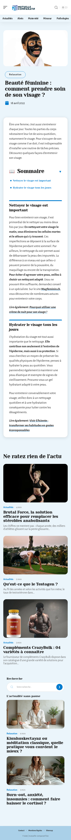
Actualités (8, 507)
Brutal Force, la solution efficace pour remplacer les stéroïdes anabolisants (30, 516)
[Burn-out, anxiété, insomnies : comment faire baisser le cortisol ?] (35, 770)
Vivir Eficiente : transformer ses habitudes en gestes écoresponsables (31, 425)
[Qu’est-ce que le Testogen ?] (35, 555)
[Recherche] (56, 7)
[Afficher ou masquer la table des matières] (53, 172)
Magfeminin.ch (50, 289)
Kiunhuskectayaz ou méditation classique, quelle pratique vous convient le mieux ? (35, 744)
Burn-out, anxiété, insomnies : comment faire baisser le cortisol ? (33, 798)
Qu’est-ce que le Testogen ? (30, 584)
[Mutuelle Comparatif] (24, 7)
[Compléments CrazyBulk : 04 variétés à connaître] (35, 618)
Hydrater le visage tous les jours (32, 187)
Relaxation (15, 74)
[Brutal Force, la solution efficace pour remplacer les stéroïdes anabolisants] (35, 483)
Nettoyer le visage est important (32, 180)
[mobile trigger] (6, 7)
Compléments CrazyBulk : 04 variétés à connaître (31, 649)
